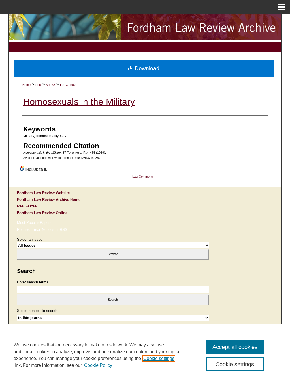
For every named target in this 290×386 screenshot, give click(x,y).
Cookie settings (158, 358)
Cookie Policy (98, 365)
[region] (145, 355)
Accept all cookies (234, 347)
